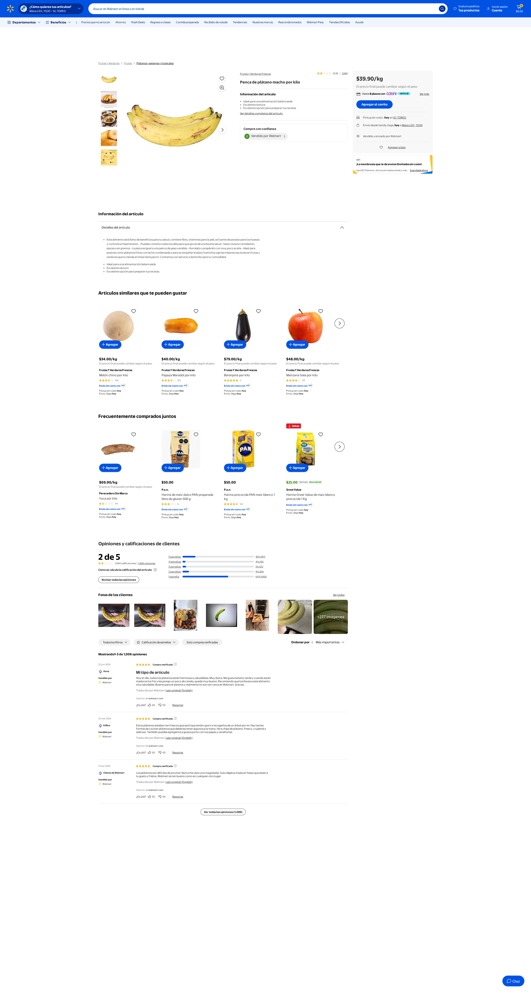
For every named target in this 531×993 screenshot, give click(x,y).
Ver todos (339, 594)
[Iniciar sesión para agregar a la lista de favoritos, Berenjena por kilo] (258, 311)
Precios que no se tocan (95, 22)
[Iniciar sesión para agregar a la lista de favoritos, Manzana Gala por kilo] (320, 311)
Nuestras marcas (262, 22)
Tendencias (240, 22)
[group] (332, 73)
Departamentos (24, 22)
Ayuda (359, 22)
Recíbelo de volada (216, 22)
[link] (331, 617)
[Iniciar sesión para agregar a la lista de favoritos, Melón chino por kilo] (133, 311)
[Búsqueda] (442, 8)
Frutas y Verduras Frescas (255, 73)
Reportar (177, 705)
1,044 (345, 73)
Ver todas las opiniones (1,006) (223, 812)
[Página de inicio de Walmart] (10, 8)
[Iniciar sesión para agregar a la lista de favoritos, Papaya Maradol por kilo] (196, 311)
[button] (467, 8)
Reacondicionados (289, 22)
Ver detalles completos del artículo (261, 113)
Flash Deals (138, 22)
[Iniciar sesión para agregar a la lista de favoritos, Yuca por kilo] (133, 434)
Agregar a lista (397, 147)
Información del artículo (121, 214)
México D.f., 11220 (412, 125)
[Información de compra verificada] (175, 664)
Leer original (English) (179, 690)
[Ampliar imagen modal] (222, 87)
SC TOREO (399, 117)
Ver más (424, 94)
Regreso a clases (160, 22)
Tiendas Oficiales (339, 22)
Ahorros (121, 22)
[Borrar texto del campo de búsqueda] (433, 8)
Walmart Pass (315, 22)
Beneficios (58, 22)
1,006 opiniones (146, 563)
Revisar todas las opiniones (119, 579)
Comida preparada (187, 22)
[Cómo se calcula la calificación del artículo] (155, 569)
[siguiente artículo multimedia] (222, 130)
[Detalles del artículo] (342, 227)
